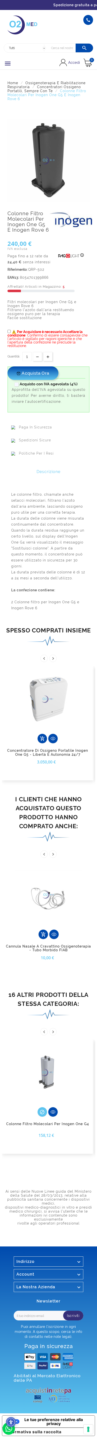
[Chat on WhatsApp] (8, 1434)
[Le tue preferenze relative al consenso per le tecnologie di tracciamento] (88, 1429)
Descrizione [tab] (48, 471)
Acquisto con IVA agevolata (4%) (47, 384)
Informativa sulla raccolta (33, 1431)
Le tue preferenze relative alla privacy (53, 1421)
